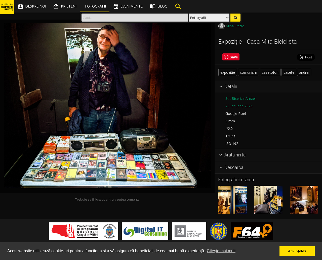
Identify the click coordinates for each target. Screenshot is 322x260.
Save (234, 57)
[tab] (268, 86)
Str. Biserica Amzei (240, 98)
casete (289, 72)
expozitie (227, 72)
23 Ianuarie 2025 (239, 106)
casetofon (270, 72)
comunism (248, 72)
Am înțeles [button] (297, 251)
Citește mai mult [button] (221, 251)
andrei (304, 72)
